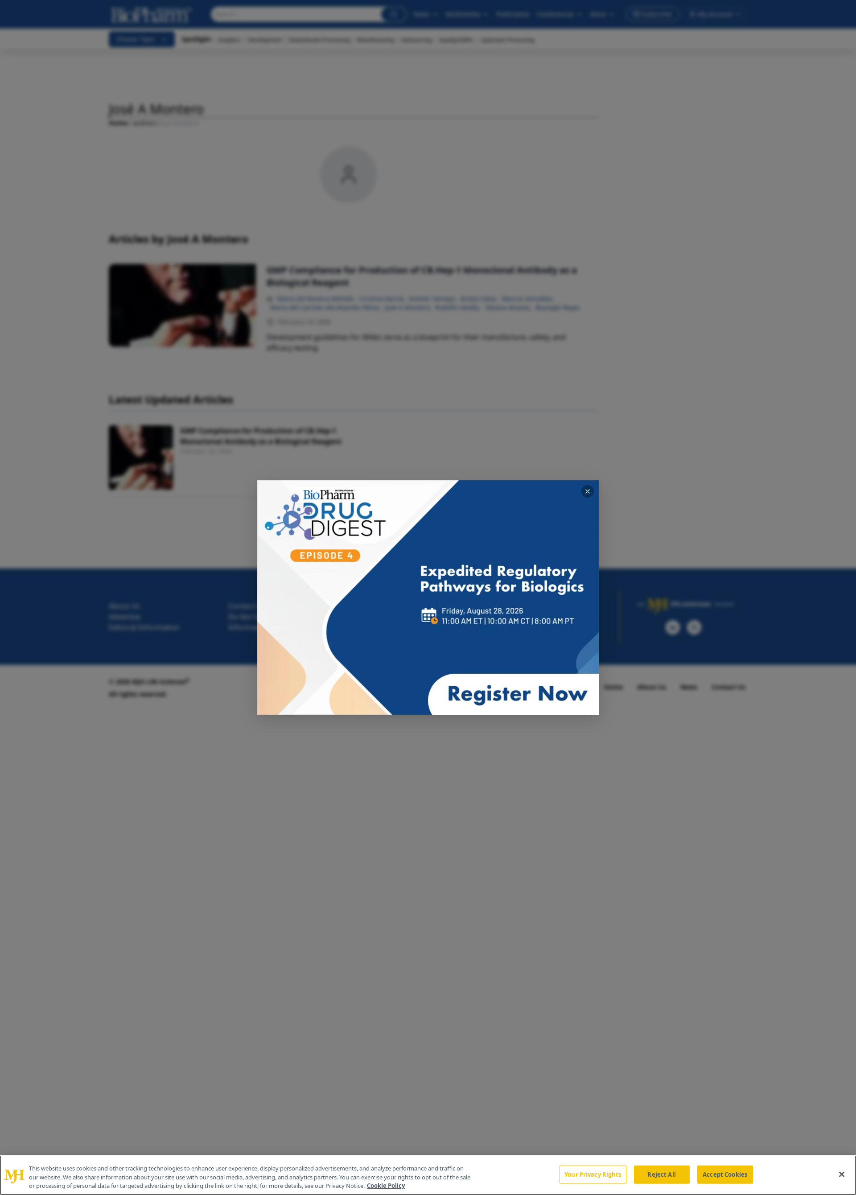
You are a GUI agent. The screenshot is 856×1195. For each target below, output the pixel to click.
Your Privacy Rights (592, 1174)
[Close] (842, 1174)
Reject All (661, 1174)
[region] (428, 1175)
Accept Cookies (725, 1174)
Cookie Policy (386, 1186)
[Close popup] (587, 491)
